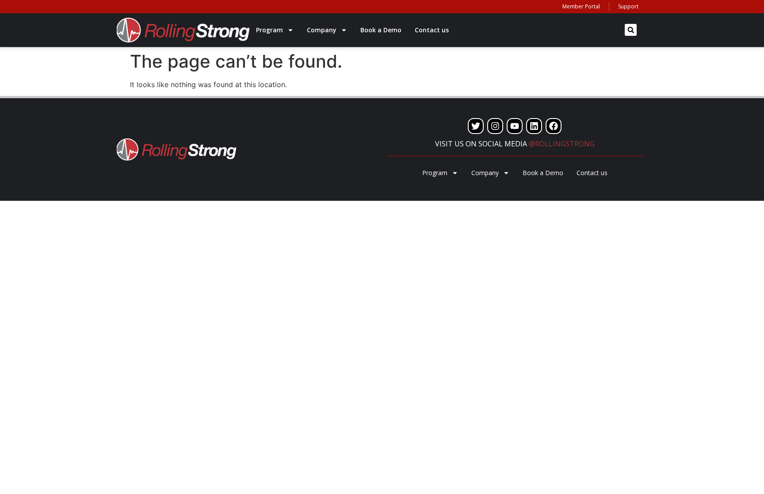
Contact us (432, 30)
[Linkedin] (534, 126)
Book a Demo (380, 30)
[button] (631, 30)
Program (269, 30)
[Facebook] (554, 126)
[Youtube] (515, 126)
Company (321, 30)
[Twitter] (476, 126)
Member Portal (581, 6)
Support (628, 6)
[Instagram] (495, 126)
